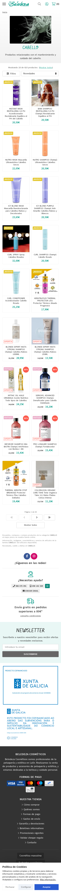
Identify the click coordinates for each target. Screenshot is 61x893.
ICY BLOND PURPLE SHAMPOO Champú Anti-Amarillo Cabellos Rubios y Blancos (45, 209)
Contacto (31, 842)
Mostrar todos (46, 67)
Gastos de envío (31, 819)
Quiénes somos (32, 809)
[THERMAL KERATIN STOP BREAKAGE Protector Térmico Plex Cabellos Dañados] (16, 474)
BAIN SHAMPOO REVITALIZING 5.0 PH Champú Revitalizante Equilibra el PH (45, 112)
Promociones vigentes (32, 833)
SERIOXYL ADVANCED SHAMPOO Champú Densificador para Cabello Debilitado (45, 399)
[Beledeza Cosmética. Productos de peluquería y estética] (18, 4)
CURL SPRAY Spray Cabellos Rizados (16, 255)
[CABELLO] (11, 517)
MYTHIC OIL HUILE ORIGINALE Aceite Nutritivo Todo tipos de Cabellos (16, 398)
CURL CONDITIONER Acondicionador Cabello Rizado (16, 301)
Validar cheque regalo (31, 837)
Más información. (48, 879)
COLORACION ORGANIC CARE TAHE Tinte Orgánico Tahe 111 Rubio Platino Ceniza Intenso (45, 494)
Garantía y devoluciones (31, 823)
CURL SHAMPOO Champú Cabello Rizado (45, 255)
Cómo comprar (32, 804)
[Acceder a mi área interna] (47, 4)
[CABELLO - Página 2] (36, 517)
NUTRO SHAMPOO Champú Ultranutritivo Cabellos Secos (45, 162)
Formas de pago (31, 814)
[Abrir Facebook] (27, 556)
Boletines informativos (32, 828)
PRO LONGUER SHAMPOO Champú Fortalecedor (45, 445)
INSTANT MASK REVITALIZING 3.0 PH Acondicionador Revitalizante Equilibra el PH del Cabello (16, 113)
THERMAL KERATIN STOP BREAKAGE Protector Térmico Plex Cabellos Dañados (16, 494)
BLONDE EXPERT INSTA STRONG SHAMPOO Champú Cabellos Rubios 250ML (45, 350)
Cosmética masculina (30, 855)
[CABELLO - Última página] (49, 517)
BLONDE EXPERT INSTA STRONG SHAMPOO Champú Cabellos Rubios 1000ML (16, 350)
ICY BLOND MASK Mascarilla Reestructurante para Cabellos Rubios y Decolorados (16, 209)
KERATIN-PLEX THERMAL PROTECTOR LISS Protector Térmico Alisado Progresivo (45, 302)
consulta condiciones (30, 616)
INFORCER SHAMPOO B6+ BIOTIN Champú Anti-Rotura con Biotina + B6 (16, 447)
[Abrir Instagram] (34, 556)
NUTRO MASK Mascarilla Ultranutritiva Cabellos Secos (16, 162)
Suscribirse (30, 654)
